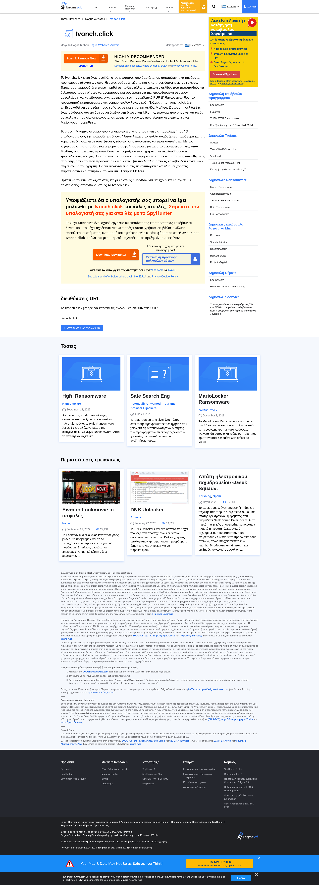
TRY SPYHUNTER (220, 864)
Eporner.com (217, 104)
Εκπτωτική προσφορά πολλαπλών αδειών (161, 259)
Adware (114, 45)
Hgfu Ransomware (84, 396)
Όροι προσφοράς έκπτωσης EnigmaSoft (239, 797)
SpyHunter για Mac (152, 774)
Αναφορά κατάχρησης (194, 787)
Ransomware (71, 403)
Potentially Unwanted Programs (152, 403)
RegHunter (148, 783)
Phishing (205, 496)
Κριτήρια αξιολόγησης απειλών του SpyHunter (145, 822)
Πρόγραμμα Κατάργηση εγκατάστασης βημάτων (93, 822)
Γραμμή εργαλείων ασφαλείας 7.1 (229, 169)
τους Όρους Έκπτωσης (191, 636)
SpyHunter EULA (233, 769)
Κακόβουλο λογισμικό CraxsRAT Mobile (232, 125)
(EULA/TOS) (214, 719)
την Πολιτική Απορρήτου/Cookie (160, 636)
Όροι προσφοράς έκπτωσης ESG (239, 805)
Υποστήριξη (150, 7)
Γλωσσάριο (107, 783)
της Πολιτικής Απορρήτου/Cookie (149, 741)
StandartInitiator (218, 242)
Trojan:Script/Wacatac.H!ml (225, 162)
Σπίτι (95, 7)
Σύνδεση (252, 6)
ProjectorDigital (218, 262)
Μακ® (171, 270)
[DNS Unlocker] (159, 487)
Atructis (214, 142)
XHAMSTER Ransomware (224, 118)
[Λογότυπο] (71, 6)
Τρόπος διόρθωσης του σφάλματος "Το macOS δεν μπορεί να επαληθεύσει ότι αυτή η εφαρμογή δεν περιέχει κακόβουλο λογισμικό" (233, 309)
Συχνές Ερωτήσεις (222, 741)
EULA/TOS (138, 636)
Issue (66, 523)
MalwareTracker (110, 774)
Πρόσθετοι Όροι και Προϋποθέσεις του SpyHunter (197, 822)
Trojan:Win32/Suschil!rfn (223, 149)
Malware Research (130, 7)
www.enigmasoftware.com (95, 672)
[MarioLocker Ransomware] (228, 374)
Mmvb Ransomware (221, 187)
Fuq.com (215, 111)
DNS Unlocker (147, 509)
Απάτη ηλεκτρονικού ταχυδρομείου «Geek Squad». (223, 482)
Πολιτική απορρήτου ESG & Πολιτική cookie (238, 789)
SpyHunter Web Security (73, 778)
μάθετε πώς (66, 639)
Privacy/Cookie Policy (184, 65)
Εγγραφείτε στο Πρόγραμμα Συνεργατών (197, 776)
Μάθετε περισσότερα (131, 880)
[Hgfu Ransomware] (91, 374)
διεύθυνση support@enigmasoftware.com (208, 689)
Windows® (156, 270)
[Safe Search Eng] (159, 374)
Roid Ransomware (220, 207)
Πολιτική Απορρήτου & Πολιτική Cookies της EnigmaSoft (240, 780)
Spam (217, 496)
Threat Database (70, 19)
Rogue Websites (95, 19)
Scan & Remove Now (81, 58)
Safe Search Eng (150, 396)
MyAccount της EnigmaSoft (101, 692)
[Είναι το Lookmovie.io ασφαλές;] (91, 487)
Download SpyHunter (111, 254)
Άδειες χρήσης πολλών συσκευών (188, 6)
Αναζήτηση (213, 6)
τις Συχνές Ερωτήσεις (162, 614)
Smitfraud (215, 156)
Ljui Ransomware (219, 214)
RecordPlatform (218, 248)
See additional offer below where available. (137, 65)
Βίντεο (105, 778)
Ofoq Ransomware (220, 193)
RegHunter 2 (67, 774)
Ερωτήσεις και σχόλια (194, 782)
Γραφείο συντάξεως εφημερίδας (199, 769)
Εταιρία (169, 7)
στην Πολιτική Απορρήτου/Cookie (237, 719)
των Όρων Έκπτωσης (179, 741)
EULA (164, 65)
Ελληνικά (231, 6)
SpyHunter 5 (149, 769)
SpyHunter (66, 769)
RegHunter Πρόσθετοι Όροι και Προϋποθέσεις (85, 825)
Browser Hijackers (143, 408)
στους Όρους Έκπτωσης (72, 722)
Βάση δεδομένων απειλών (115, 769)
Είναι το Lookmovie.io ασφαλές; (227, 286)
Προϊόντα (111, 7)
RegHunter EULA (233, 774)
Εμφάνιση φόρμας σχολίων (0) (82, 328)
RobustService (218, 255)
